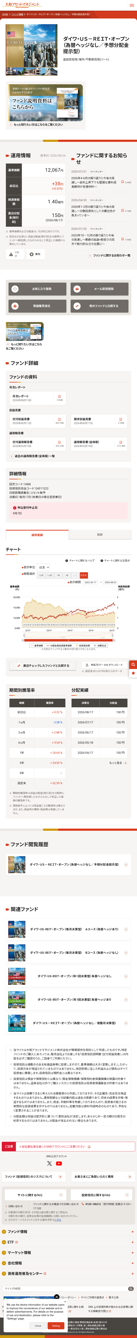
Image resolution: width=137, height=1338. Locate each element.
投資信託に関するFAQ (96, 1195)
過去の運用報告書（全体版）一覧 (35, 456)
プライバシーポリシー (65, 1297)
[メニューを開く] (131, 5)
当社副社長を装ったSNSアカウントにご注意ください (53, 1146)
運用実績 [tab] (37, 535)
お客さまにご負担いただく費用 (94, 1176)
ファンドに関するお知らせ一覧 (111, 255)
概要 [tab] (100, 534)
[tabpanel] (68, 683)
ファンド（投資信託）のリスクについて (28, 1176)
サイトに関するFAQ (29, 1195)
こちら (58, 1219)
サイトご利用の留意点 (92, 1297)
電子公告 (113, 1297)
